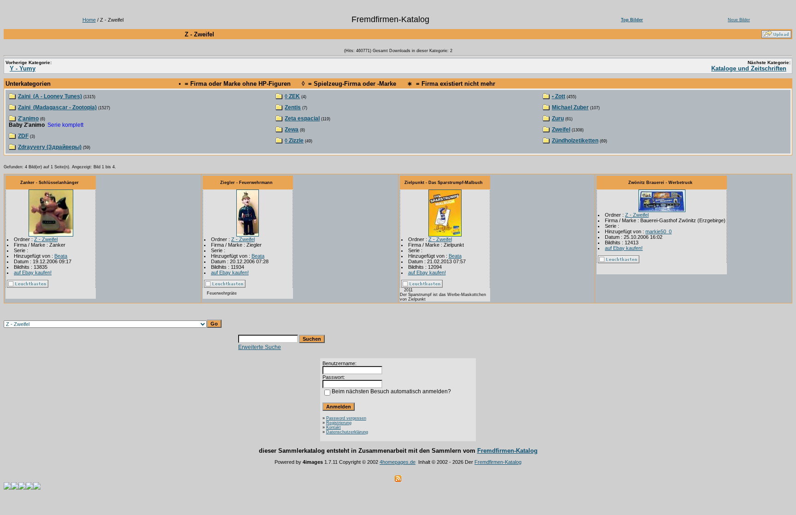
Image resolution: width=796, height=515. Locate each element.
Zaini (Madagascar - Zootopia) (57, 107)
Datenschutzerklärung (347, 432)
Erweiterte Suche (259, 347)
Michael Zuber (570, 107)
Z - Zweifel (46, 239)
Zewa (291, 129)
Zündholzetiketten (575, 140)
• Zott (558, 96)
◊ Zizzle (294, 140)
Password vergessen (346, 418)
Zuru (558, 118)
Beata (60, 256)
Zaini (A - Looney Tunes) (50, 96)
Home (89, 20)
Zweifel (561, 129)
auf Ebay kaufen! (33, 272)
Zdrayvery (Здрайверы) (50, 147)
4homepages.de (398, 462)
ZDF (23, 136)
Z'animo (28, 118)
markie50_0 (658, 231)
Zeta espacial (302, 118)
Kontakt (333, 427)
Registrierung (338, 422)
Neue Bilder (739, 20)
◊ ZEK (292, 96)
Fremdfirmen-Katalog (507, 450)
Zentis (293, 107)
